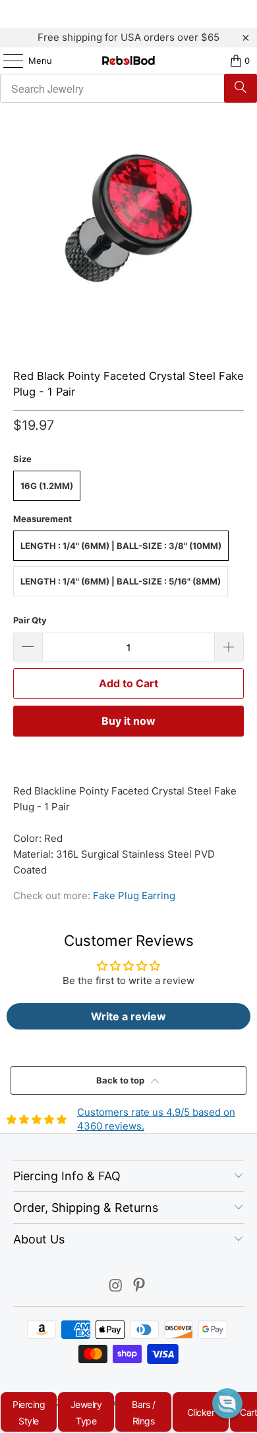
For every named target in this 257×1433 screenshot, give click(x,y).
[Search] (240, 88)
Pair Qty (30, 620)
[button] (227, 1403)
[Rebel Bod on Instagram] (116, 1286)
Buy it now (128, 720)
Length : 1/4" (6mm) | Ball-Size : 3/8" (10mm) (120, 545)
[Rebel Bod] (129, 60)
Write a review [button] (128, 1016)
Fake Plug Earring (134, 895)
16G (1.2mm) (46, 486)
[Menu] (6, 60)
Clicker (201, 1412)
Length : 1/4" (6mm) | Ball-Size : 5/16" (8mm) (120, 581)
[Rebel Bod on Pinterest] (140, 1286)
